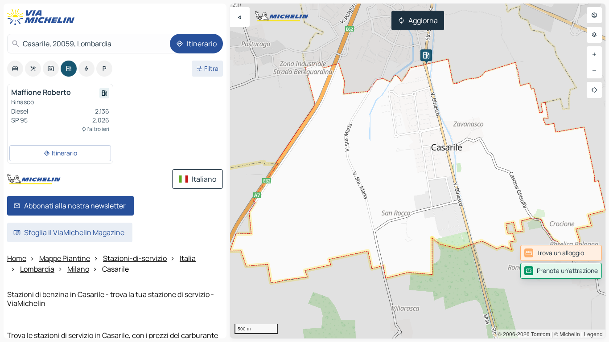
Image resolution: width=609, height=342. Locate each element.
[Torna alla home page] (42, 17)
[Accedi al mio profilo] (594, 15)
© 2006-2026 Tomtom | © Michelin (539, 334)
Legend (593, 334)
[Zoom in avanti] (594, 54)
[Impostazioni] (594, 35)
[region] (417, 171)
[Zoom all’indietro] (594, 70)
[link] (561, 253)
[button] (426, 55)
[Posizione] (594, 90)
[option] (15, 69)
